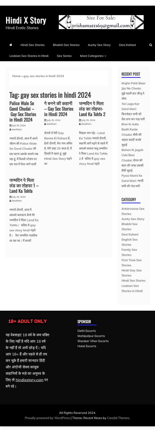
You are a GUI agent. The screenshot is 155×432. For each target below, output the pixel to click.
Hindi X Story (26, 20)
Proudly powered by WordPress (48, 418)
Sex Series (64, 56)
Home (16, 76)
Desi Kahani (127, 45)
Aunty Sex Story (99, 45)
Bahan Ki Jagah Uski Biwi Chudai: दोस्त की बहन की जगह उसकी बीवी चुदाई (132, 160)
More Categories (91, 56)
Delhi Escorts (87, 331)
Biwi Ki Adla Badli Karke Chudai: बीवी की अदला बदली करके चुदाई (131, 134)
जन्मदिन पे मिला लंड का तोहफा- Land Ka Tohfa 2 (92, 108)
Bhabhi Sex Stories (66, 45)
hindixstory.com (29, 379)
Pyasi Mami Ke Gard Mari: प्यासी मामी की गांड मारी (132, 181)
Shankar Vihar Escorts (93, 341)
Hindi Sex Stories (33, 45)
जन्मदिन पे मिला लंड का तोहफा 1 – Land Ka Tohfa (24, 185)
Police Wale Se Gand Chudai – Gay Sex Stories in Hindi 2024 (22, 111)
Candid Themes (118, 418)
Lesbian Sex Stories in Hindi (29, 56)
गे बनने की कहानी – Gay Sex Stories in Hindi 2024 (58, 108)
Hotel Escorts (87, 346)
